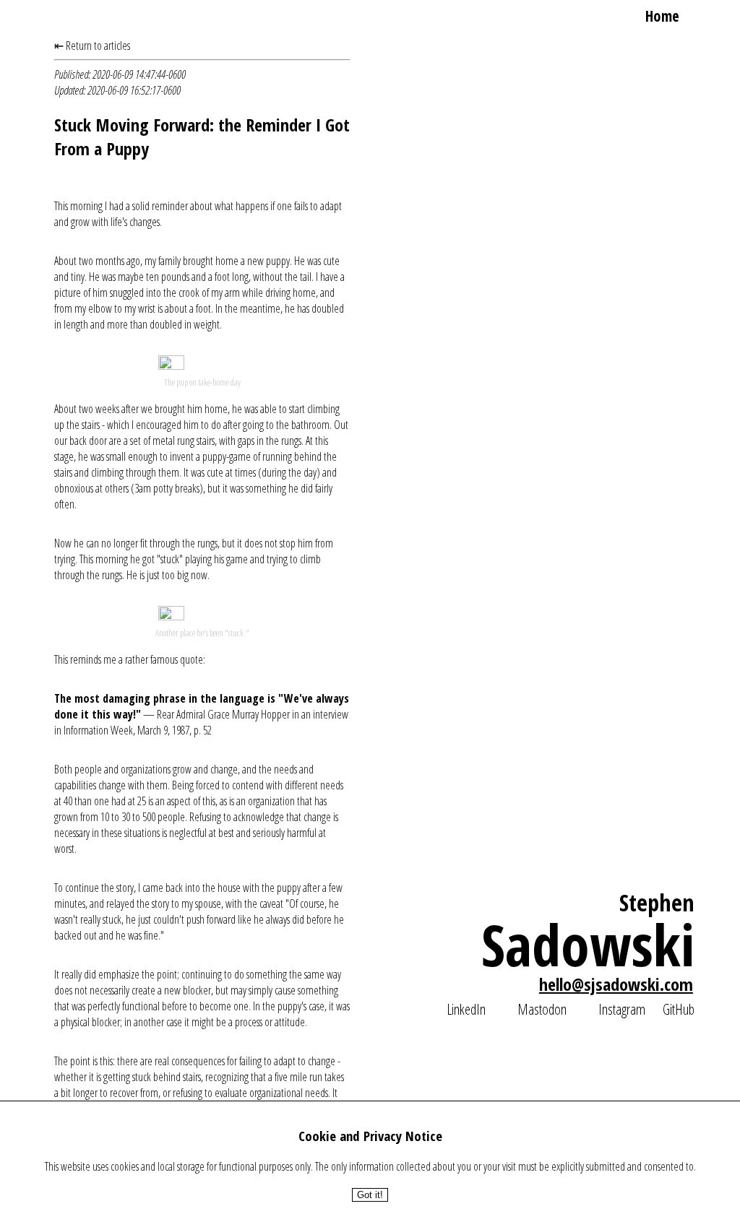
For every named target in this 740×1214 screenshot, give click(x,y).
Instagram (621, 1009)
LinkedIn (466, 1009)
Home (662, 16)
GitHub (678, 1009)
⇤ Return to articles (92, 45)
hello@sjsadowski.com (616, 984)
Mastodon (542, 1009)
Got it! (370, 1194)
